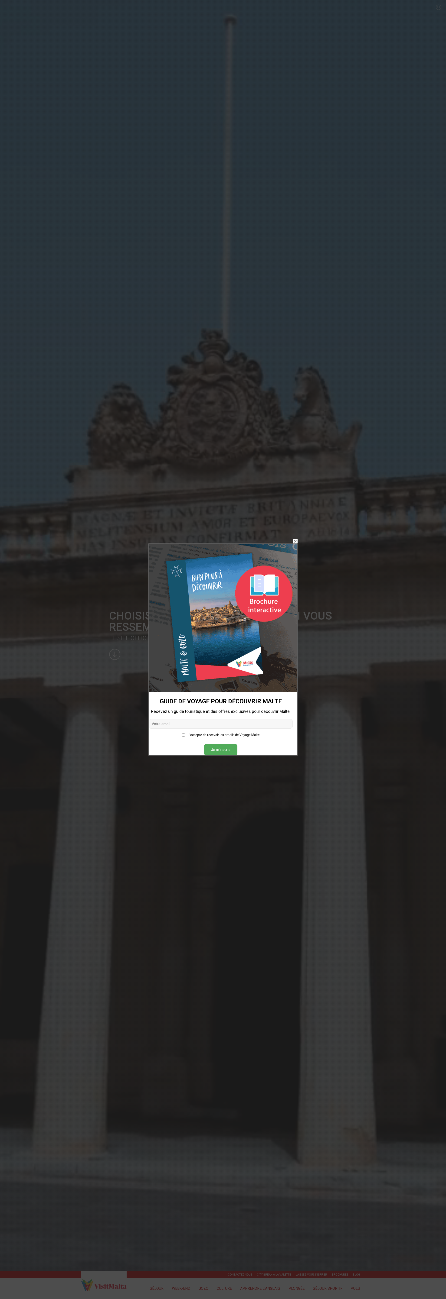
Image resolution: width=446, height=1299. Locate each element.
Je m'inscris (220, 749)
